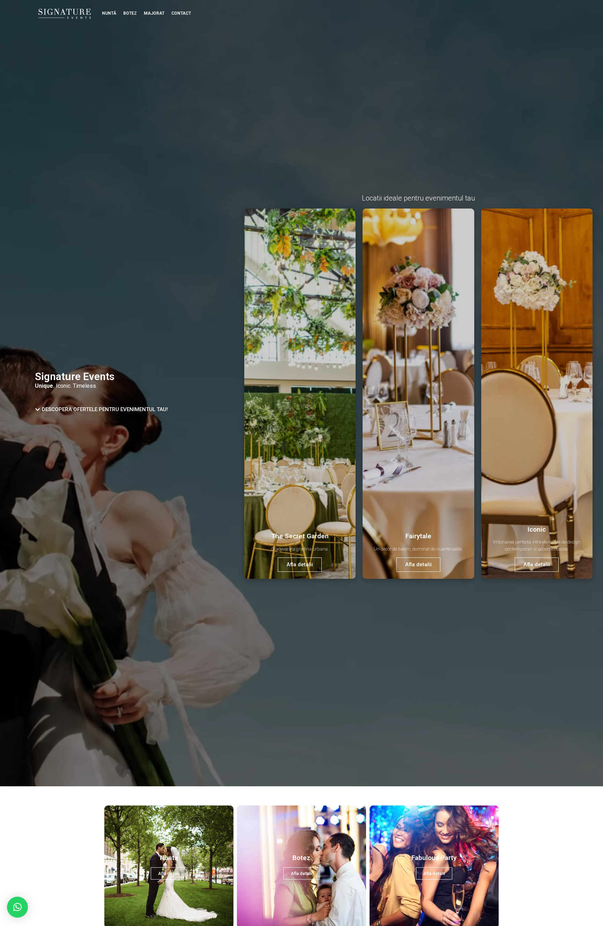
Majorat (154, 13)
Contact (181, 13)
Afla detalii (299, 564)
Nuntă (109, 13)
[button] (17, 907)
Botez (130, 13)
